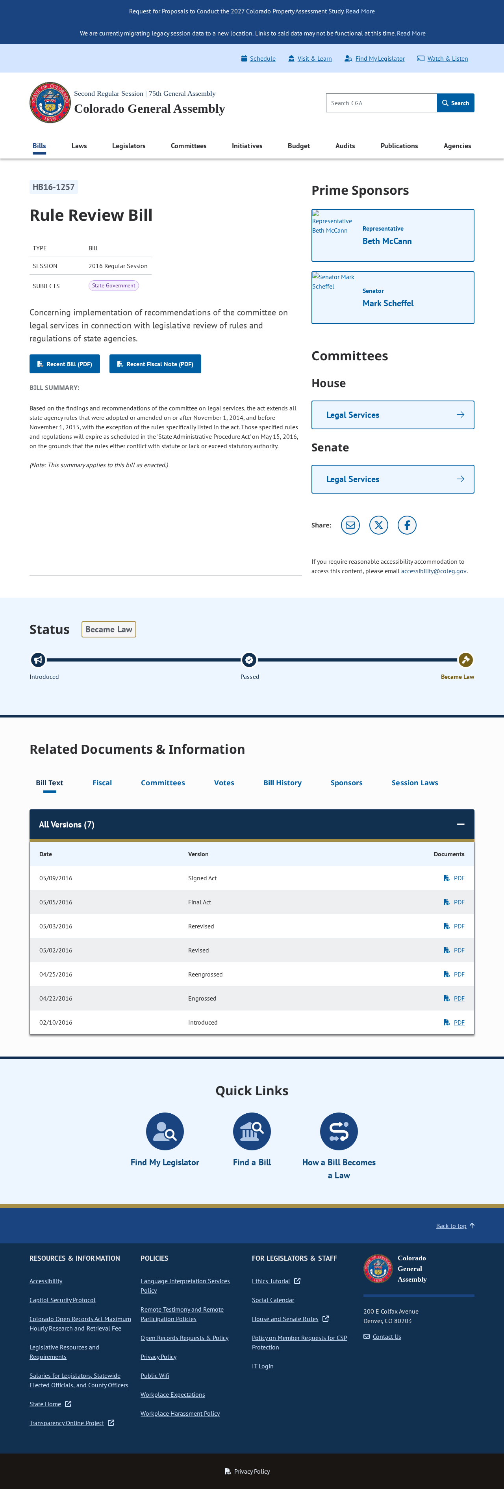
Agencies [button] (457, 145)
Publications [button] (399, 145)
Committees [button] (188, 145)
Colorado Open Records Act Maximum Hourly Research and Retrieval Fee (80, 1323)
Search (459, 103)
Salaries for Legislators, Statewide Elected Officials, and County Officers (79, 1380)
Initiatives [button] (247, 145)
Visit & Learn (315, 58)
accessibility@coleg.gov (434, 571)
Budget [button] (299, 145)
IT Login (263, 1366)
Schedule (262, 58)
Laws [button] (79, 145)
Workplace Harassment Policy (180, 1413)
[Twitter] (378, 525)
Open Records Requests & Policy (184, 1338)
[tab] (50, 784)
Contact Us (387, 1336)
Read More (360, 11)
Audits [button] (345, 145)
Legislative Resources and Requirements (64, 1351)
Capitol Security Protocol (63, 1300)
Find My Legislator (380, 58)
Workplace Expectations (173, 1394)
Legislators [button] (128, 145)
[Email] (350, 525)
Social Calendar (273, 1300)
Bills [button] (39, 145)
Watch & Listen (448, 58)
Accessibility (46, 1281)
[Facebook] (407, 525)
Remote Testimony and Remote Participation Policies (182, 1314)
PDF (459, 878)
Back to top (451, 1226)
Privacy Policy (158, 1356)
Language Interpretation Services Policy (185, 1285)
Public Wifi (155, 1375)
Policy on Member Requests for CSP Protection (299, 1342)
